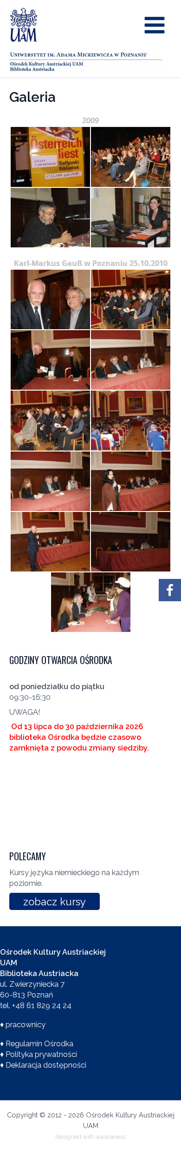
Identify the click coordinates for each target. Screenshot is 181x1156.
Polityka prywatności (41, 1054)
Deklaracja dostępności (46, 1065)
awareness (111, 1136)
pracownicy (25, 1024)
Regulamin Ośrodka (39, 1043)
